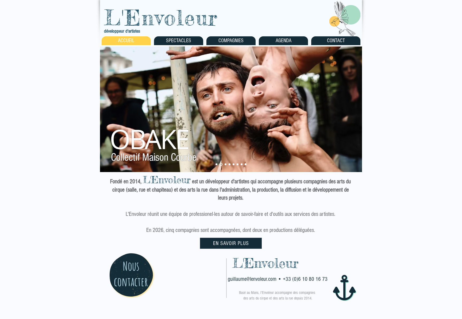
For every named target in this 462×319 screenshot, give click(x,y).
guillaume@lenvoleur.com (252, 279)
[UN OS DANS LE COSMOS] (246, 164)
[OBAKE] (220, 164)
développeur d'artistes (122, 31)
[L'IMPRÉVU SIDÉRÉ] (225, 164)
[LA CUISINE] (241, 164)
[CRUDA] (237, 164)
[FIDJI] (229, 164)
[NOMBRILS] (216, 164)
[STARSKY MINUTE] (233, 164)
